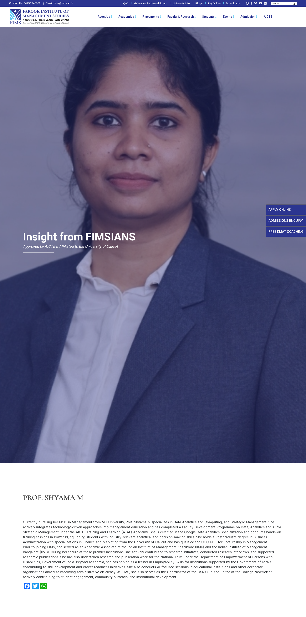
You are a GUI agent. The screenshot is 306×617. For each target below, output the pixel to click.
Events (227, 16)
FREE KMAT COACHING (286, 232)
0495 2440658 (32, 3)
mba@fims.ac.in (63, 3)
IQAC (126, 3)
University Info (181, 3)
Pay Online (214, 3)
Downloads (233, 3)
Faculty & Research (180, 16)
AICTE (268, 16)
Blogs (199, 3)
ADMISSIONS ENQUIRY (286, 221)
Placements (150, 16)
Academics (126, 16)
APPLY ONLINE (280, 210)
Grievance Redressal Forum (150, 3)
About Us (104, 16)
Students (208, 16)
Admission (247, 16)
